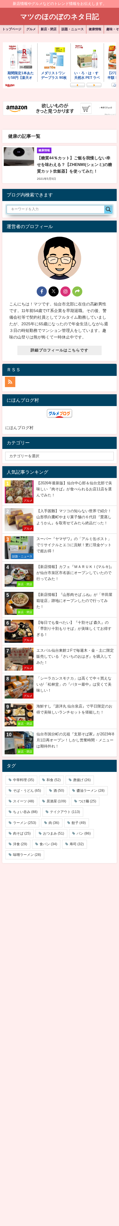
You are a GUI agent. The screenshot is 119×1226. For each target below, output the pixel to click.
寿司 (77, 844)
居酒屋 (56, 801)
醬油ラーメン (91, 790)
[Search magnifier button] (108, 209)
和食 (54, 780)
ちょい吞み (25, 812)
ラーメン (24, 823)
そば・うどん (27, 790)
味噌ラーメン (27, 854)
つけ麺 (87, 801)
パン (84, 833)
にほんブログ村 (19, 428)
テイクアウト (65, 812)
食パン (48, 844)
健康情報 (95, 29)
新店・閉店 (49, 29)
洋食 (20, 844)
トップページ (11, 29)
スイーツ (23, 801)
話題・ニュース (73, 29)
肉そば (22, 833)
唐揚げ (82, 780)
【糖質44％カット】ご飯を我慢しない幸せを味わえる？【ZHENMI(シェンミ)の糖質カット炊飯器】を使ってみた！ (74, 164)
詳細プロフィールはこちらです (59, 350)
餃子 (79, 823)
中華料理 (23, 780)
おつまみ (53, 833)
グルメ (31, 29)
